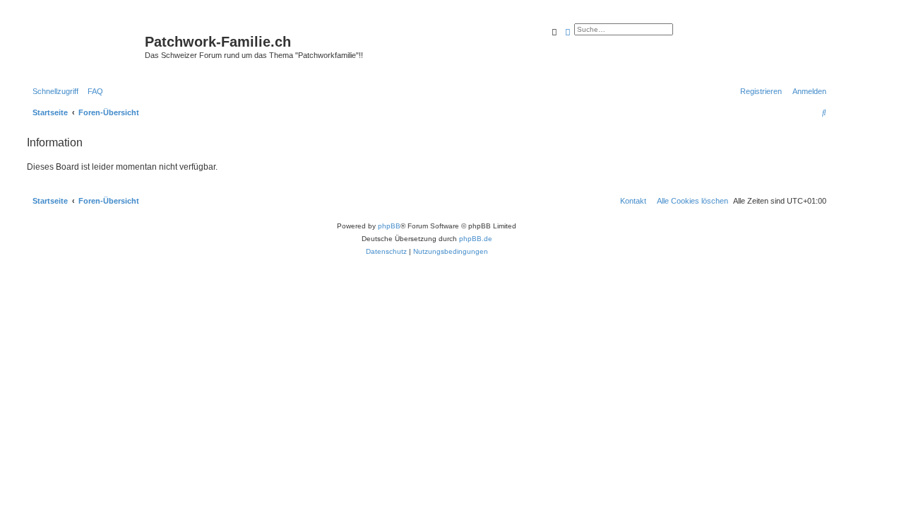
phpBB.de (475, 239)
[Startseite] (84, 46)
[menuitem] (92, 91)
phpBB (389, 226)
